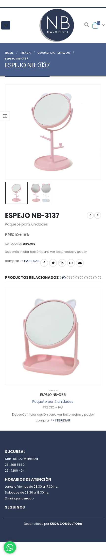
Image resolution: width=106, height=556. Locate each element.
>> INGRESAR (29, 260)
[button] (59, 278)
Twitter (53, 263)
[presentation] (11, 132)
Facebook (44, 263)
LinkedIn (62, 263)
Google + (71, 263)
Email (80, 263)
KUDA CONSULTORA (66, 524)
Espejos (28, 244)
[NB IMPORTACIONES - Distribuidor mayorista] (53, 25)
